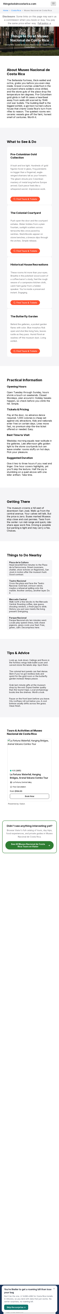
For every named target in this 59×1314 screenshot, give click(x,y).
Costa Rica (16, 10)
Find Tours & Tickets (26, 199)
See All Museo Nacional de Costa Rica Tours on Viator (30, 845)
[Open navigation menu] (53, 4)
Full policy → (44, 23)
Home (5, 10)
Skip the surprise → (16, 1307)
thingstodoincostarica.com (19, 3)
